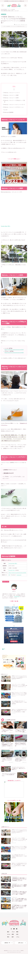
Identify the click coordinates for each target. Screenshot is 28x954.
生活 (17, 934)
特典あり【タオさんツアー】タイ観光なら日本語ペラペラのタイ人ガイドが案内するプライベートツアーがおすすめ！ (19, 694)
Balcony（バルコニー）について (12, 92)
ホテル (8, 934)
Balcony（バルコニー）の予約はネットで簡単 (14, 101)
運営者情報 (6, 950)
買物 (17, 931)
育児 (8, 936)
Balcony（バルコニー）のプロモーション (14, 107)
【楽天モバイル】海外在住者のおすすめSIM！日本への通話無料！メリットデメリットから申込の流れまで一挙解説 (19, 710)
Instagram (19, 574)
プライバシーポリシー (16, 950)
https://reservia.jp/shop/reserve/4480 (14, 352)
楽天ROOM (16, 596)
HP (9, 574)
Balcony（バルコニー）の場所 (11, 95)
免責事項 (22, 950)
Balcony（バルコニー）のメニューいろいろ (14, 104)
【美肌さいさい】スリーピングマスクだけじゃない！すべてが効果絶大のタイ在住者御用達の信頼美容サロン (19, 677)
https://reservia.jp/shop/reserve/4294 (14, 349)
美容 (13, 934)
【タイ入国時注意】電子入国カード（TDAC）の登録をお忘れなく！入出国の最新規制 (19, 702)
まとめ (5, 109)
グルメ (13, 931)
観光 (8, 931)
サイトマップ (10, 950)
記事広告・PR (7, 942)
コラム (17, 936)
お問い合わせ (20, 942)
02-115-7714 (12, 570)
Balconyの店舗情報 (8, 112)
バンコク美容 (4, 14)
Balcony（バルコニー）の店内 (11, 97)
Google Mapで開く (5, 226)
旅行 (13, 936)
